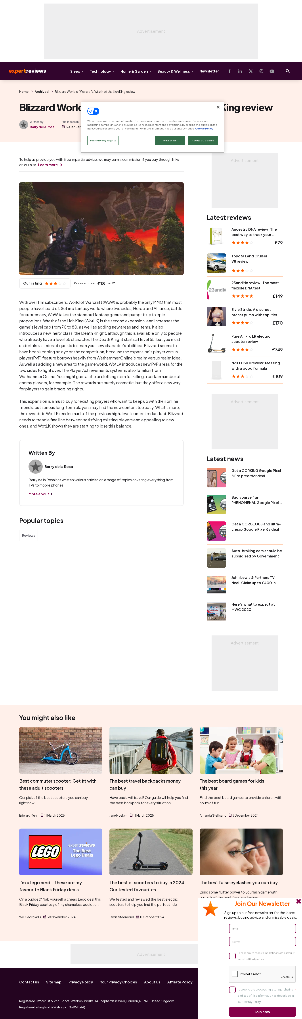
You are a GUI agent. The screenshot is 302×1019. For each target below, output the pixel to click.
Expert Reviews (24, 71)
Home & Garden (134, 71)
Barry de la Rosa (42, 127)
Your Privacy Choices (118, 982)
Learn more (48, 164)
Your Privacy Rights (103, 140)
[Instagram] (261, 71)
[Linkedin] (240, 71)
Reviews (28, 535)
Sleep (75, 71)
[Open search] (288, 71)
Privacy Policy (81, 982)
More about (39, 494)
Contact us (29, 982)
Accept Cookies (203, 140)
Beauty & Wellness (173, 71)
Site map (53, 982)
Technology (100, 71)
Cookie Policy (204, 128)
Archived (42, 91)
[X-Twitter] (250, 71)
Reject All (170, 140)
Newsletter (209, 71)
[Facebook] (229, 71)
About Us (152, 982)
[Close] (218, 107)
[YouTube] (272, 71)
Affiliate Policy (180, 982)
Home (24, 91)
